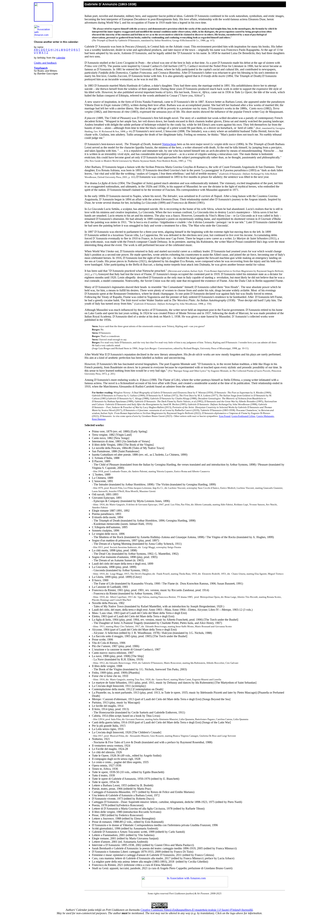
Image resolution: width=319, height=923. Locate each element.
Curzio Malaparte (265, 416)
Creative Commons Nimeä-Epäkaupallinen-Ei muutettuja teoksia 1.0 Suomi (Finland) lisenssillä (196, 909)
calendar (60, 57)
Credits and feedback (45, 63)
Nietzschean (169, 144)
